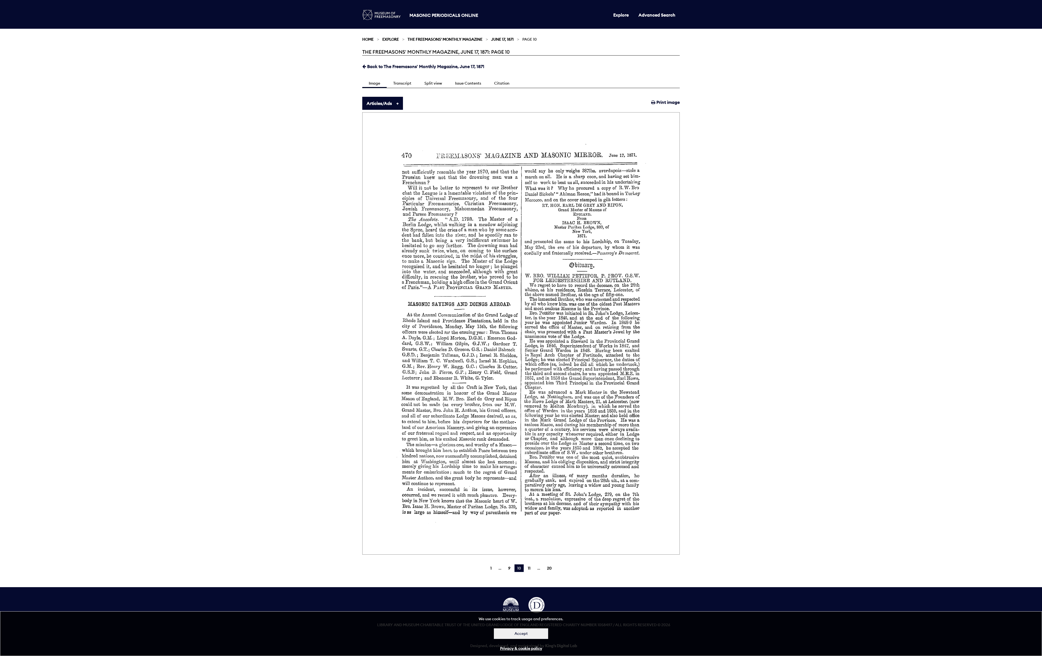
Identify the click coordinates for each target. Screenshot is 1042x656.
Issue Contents (468, 83)
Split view (433, 83)
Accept (521, 633)
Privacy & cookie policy (521, 648)
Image (374, 83)
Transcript (402, 83)
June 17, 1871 (502, 39)
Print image (667, 102)
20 (549, 568)
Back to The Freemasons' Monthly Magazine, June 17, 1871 (425, 66)
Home (368, 39)
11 (529, 568)
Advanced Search (656, 15)
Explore (621, 15)
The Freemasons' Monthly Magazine (445, 39)
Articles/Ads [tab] (379, 103)
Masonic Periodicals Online (443, 15)
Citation (501, 83)
